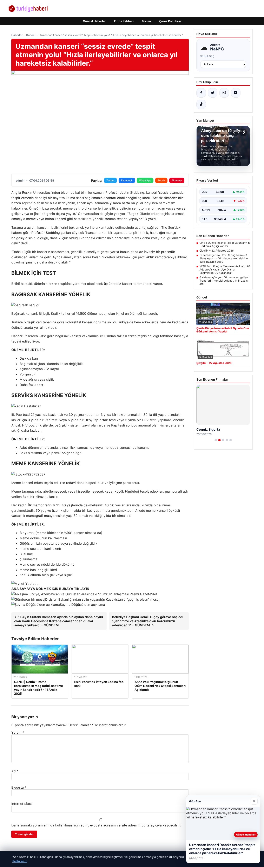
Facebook (127, 180)
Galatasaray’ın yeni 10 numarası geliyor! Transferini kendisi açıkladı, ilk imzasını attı (224, 281)
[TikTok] (201, 104)
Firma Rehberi (124, 21)
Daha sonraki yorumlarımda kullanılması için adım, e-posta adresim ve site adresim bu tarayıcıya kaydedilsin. (96, 825)
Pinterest (177, 180)
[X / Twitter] (212, 93)
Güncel (30, 35)
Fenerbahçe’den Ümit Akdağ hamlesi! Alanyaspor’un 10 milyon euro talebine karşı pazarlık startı (223, 258)
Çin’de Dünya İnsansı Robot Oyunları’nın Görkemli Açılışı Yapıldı (224, 244)
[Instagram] (224, 93)
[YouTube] (235, 93)
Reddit (161, 180)
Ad (14, 771)
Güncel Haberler (94, 21)
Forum (146, 21)
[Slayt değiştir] (215, 440)
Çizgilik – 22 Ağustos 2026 (216, 250)
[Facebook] (201, 93)
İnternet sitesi (21, 804)
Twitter (110, 180)
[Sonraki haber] (243, 132)
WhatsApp (145, 180)
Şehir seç (207, 56)
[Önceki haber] (234, 132)
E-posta (18, 787)
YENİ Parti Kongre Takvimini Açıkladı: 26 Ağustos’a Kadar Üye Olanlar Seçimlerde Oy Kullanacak (224, 269)
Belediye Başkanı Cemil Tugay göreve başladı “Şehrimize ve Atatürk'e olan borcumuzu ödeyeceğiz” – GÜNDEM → (147, 621)
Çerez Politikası (170, 21)
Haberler (16, 35)
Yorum (17, 732)
